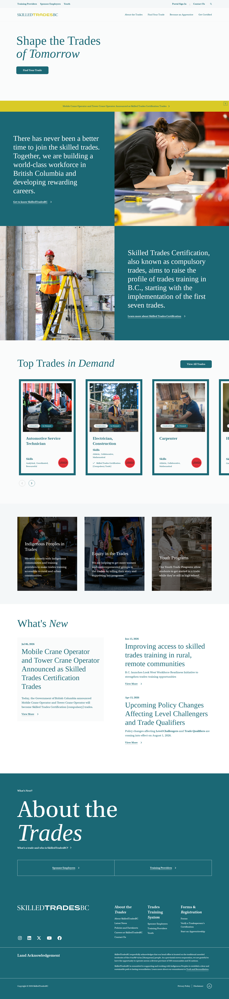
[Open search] (211, 4)
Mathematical (99, 457)
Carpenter (168, 438)
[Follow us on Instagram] (20, 938)
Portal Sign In (179, 4)
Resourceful (31, 466)
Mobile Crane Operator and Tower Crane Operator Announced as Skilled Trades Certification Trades (114, 106)
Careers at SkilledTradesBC (128, 932)
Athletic (96, 454)
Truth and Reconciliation (197, 969)
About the (123, 909)
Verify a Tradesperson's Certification (192, 925)
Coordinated (42, 463)
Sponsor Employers (50, 4)
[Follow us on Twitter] (39, 938)
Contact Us (199, 4)
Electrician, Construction (104, 441)
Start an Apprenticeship (193, 931)
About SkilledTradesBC (126, 918)
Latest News (120, 923)
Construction (101, 426)
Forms (184, 918)
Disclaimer (198, 986)
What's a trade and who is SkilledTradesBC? (42, 847)
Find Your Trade (156, 14)
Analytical (30, 463)
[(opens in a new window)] (29, 938)
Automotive (33, 426)
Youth (67, 4)
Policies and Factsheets (126, 927)
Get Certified (205, 14)
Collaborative (107, 454)
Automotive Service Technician (43, 441)
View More (44, 714)
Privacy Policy (184, 986)
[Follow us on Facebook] (59, 938)
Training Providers (27, 4)
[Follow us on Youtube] (49, 938)
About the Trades (133, 14)
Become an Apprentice (181, 14)
